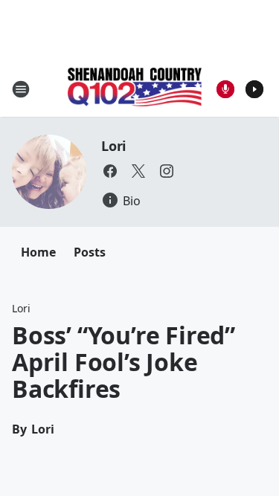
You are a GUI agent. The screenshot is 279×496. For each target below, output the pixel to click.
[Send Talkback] (225, 89)
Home (38, 252)
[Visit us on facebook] (110, 171)
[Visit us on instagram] (167, 171)
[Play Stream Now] (254, 89)
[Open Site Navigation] (21, 89)
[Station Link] (135, 88)
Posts (90, 252)
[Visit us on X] (138, 171)
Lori (113, 146)
